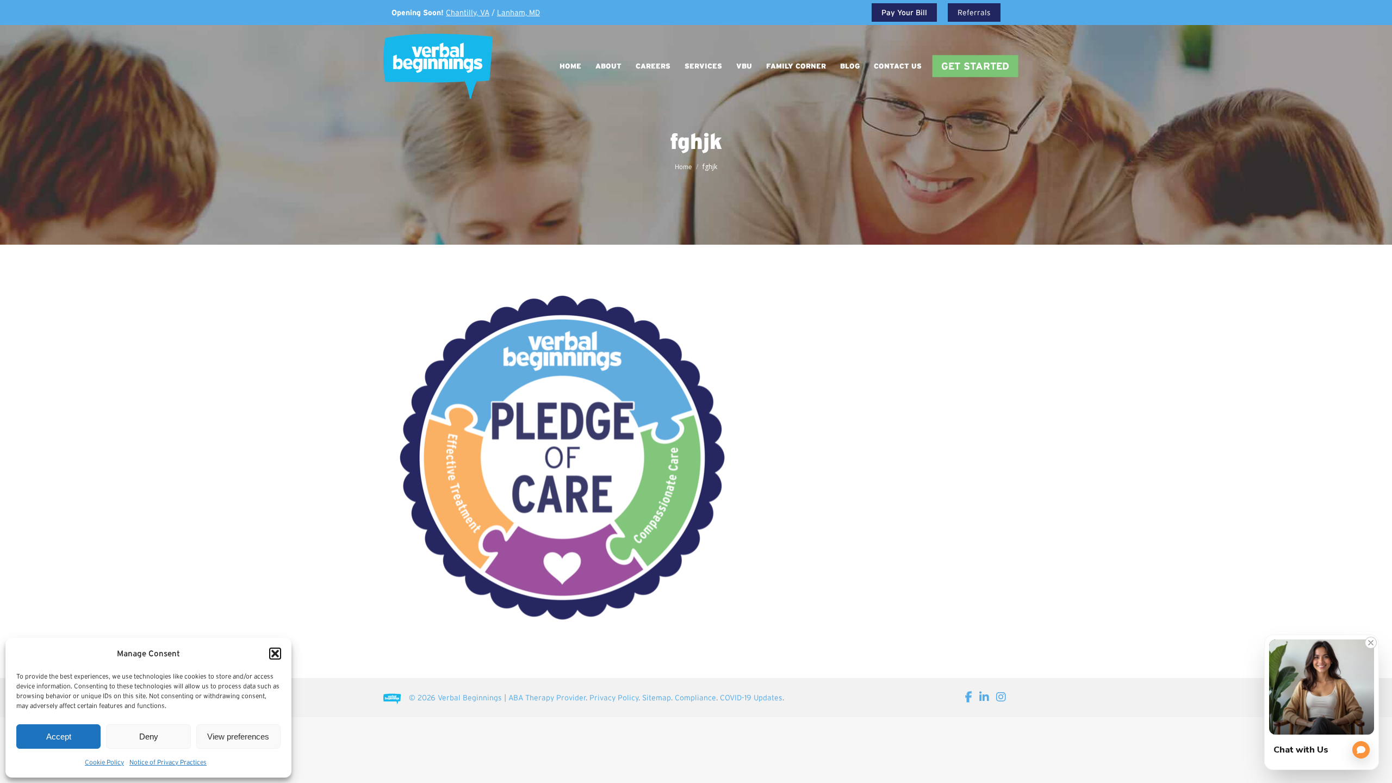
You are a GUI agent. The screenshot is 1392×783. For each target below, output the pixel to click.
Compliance (695, 697)
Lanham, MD (518, 12)
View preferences (238, 736)
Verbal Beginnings (470, 697)
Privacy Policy (613, 697)
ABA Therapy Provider (547, 697)
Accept (58, 736)
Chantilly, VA (467, 12)
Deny (148, 736)
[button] (275, 653)
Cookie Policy (104, 762)
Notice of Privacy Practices (168, 762)
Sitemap (656, 697)
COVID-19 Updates (751, 697)
